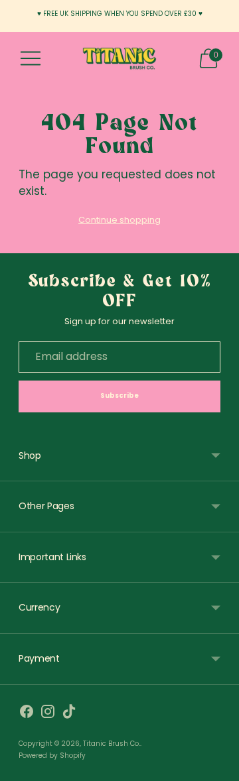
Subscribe (119, 395)
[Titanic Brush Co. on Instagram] (48, 714)
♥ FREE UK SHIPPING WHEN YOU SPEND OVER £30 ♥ (119, 14)
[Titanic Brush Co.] (119, 59)
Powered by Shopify (52, 755)
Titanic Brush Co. (111, 744)
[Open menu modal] (30, 58)
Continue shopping (119, 219)
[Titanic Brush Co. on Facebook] (27, 714)
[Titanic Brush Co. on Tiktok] (69, 714)
